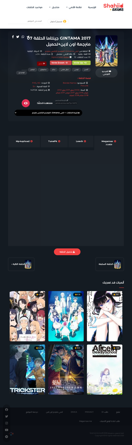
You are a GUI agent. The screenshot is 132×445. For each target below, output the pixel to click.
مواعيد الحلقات (34, 7)
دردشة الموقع (32, 412)
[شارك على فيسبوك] (13, 36)
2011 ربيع (66, 90)
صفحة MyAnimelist (60, 57)
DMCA (74, 412)
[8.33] (66, 369)
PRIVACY (89, 412)
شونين (32, 69)
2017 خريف (70, 93)
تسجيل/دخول (56, 21)
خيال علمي (65, 69)
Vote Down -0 (60, 63)
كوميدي (22, 72)
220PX (11, 434)
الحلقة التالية (19, 264)
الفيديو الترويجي (106, 72)
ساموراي (43, 69)
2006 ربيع (75, 90)
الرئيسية (92, 7)
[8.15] (27, 316)
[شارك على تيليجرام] (28, 36)
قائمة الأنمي (75, 7)
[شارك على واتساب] (23, 36)
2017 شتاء (60, 93)
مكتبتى (55, 7)
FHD (34, 83)
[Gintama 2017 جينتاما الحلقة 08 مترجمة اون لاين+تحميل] (28, 264)
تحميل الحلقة (66, 252)
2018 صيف (74, 95)
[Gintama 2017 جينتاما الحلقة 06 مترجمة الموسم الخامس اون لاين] (117, 264)
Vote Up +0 (80, 63)
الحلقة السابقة (106, 264)
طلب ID (105, 412)
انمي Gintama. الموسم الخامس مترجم (61, 51)
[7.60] (104, 316)
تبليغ (41, 63)
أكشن (86, 69)
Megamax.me (85, 421)
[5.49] (104, 369)
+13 (34, 86)
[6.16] (66, 316)
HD (38, 83)
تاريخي (76, 69)
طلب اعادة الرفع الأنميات (110, 421)
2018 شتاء (84, 95)
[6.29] (27, 369)
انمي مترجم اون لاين (54, 412)
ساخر (53, 69)
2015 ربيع (79, 93)
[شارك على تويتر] (17, 36)
